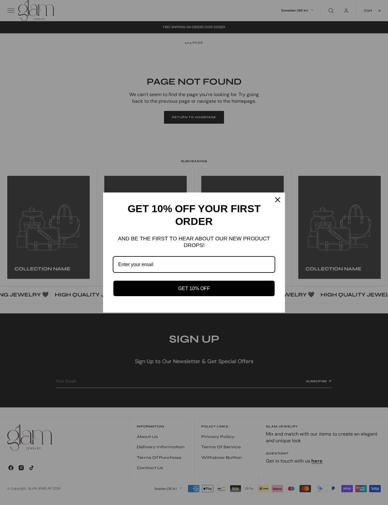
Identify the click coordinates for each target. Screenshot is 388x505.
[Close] (277, 199)
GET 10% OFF (194, 288)
